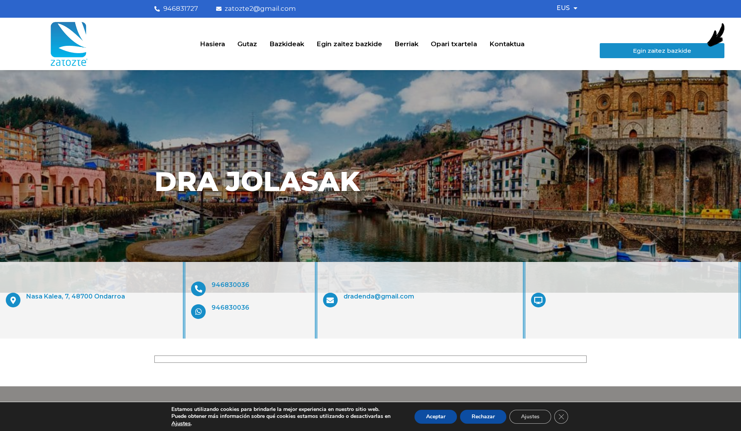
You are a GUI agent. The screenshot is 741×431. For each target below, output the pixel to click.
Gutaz (247, 44)
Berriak (406, 44)
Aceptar (435, 416)
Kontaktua (506, 44)
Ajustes (181, 423)
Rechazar (483, 416)
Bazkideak (286, 44)
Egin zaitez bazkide (349, 44)
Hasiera (212, 44)
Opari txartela (454, 44)
